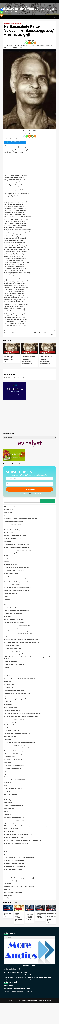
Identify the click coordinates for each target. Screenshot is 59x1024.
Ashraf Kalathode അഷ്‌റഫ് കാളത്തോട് (14, 529)
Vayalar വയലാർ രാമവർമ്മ (11, 875)
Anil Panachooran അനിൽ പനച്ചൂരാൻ (13, 521)
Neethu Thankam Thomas (10, 707)
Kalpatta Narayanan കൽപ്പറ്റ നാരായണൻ (14, 628)
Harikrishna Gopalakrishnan (11, 607)
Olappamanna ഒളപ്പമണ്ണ (10, 722)
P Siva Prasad (7, 739)
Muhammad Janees (9, 684)
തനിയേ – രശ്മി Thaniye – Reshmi (20, 972)
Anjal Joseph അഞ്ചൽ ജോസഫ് (12, 524)
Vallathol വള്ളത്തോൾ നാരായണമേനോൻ (14, 866)
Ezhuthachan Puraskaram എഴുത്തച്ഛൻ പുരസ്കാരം (16, 590)
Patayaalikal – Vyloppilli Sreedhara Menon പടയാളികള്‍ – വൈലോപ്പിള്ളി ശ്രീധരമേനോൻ (28, 360)
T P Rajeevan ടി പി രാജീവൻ (11, 828)
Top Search (6, 851)
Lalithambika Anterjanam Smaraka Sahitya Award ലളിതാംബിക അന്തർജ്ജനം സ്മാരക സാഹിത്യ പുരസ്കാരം (28, 657)
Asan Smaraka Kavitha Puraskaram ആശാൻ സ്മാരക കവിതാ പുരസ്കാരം (21, 527)
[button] (4, 17)
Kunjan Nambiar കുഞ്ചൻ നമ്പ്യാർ (13, 648)
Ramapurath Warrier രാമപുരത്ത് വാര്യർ (14, 779)
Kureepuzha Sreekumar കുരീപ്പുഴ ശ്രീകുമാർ (15, 654)
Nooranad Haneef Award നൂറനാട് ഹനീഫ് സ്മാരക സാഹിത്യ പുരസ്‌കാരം (22, 713)
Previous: (16, 331)
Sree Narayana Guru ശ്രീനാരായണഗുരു (14, 817)
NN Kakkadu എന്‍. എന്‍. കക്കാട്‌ (12, 710)
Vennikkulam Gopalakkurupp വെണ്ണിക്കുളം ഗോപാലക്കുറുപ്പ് (19, 877)
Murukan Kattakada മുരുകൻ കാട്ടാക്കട (14, 690)
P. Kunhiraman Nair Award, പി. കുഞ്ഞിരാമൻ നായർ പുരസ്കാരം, (19, 742)
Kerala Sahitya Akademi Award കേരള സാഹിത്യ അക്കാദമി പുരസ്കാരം (21, 642)
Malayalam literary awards (10, 673)
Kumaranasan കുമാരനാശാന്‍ (11, 645)
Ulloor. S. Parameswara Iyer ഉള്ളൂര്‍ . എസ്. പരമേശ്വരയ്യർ (19, 857)
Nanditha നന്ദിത (8, 704)
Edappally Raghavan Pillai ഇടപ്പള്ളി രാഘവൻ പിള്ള (16, 581)
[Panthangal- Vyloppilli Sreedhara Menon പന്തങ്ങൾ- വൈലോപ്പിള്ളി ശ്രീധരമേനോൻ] (47, 348)
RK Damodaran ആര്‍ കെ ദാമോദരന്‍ (13, 788)
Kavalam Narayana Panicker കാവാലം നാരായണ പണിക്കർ (18, 633)
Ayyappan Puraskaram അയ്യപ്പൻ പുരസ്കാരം (15, 535)
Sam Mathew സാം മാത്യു (10, 794)
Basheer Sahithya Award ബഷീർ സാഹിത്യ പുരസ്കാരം (17, 550)
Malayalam (7, 667)
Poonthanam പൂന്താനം (10, 756)
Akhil (5, 515)
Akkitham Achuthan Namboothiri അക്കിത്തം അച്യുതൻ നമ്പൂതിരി (20, 518)
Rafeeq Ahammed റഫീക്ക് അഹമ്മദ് (12, 768)
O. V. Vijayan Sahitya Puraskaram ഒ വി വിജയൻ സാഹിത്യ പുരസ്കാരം (21, 716)
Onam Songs (7, 727)
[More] (35, 42)
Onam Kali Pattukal (9, 724)
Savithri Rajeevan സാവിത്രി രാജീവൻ (13, 805)
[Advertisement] (29, 164)
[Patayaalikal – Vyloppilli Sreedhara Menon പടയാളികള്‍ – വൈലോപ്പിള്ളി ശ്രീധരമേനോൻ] (29, 348)
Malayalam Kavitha (9, 670)
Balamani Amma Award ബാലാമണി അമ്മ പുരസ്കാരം (17, 547)
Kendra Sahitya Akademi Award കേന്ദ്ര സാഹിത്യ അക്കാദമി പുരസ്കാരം (22, 639)
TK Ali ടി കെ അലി (8, 849)
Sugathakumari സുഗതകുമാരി (11, 823)
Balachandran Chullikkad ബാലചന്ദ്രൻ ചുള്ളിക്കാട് (16, 544)
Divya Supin (7, 576)
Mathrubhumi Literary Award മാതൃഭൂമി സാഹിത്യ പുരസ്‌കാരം (20, 678)
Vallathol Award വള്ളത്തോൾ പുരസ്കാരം (14, 863)
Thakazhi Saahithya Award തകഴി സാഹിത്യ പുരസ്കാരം (18, 834)
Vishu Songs (7, 889)
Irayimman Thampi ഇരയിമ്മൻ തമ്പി (13, 613)
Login (39, 1)
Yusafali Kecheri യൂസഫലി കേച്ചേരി (13, 892)
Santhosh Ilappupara (9, 800)
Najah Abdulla (7, 701)
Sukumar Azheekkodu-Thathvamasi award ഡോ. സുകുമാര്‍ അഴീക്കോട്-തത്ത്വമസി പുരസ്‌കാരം (28, 825)
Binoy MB (6, 561)
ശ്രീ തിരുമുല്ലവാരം (9, 898)
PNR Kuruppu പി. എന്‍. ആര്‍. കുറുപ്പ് (13, 753)
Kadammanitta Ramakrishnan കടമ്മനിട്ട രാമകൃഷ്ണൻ (17, 625)
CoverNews (41, 1000)
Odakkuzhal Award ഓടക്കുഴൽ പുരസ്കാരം (14, 719)
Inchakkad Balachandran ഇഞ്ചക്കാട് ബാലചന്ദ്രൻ (16, 610)
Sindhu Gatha (7, 814)
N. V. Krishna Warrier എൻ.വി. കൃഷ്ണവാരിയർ (15, 699)
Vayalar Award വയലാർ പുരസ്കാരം (13, 869)
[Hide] (0, 18)
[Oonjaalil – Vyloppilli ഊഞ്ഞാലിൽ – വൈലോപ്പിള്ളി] (11, 348)
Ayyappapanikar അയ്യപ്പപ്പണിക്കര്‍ (12, 538)
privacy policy (32, 493)
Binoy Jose (6, 558)
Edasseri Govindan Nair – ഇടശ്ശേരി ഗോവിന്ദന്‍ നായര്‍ (17, 587)
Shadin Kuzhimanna (9, 808)
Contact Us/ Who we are (23, 1)
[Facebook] (24, 42)
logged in (13, 377)
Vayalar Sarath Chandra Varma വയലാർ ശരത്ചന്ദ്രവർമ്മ (18, 872)
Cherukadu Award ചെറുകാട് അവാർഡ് (14, 570)
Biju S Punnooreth (8, 555)
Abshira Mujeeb (8, 512)
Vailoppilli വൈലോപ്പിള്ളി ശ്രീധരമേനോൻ (12, 23)
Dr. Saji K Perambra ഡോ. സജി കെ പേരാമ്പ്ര (15, 579)
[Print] (29, 42)
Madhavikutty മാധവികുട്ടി (10, 661)
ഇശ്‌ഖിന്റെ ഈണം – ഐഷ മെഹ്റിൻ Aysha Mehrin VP (17, 988)
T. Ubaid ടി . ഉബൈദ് (9, 831)
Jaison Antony (7, 616)
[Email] (32, 42)
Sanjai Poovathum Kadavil (10, 797)
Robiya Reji (7, 791)
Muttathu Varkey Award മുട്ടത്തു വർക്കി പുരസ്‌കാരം (17, 693)
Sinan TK (6, 811)
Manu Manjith (7, 675)
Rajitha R (6, 774)
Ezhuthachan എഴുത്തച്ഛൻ (10, 593)
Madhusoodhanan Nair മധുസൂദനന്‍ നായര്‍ (15, 664)
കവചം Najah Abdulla (9, 985)
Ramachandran (8, 776)
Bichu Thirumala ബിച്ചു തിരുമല (12, 553)
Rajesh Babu (7, 771)
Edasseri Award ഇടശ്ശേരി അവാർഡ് (13, 584)
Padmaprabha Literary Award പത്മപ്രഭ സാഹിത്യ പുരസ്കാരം (19, 748)
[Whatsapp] (26, 42)
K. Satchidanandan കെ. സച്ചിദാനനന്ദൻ (14, 622)
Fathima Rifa (7, 599)
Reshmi (6, 785)
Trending (6, 854)
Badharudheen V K (8, 541)
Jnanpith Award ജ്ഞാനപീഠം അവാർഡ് (14, 619)
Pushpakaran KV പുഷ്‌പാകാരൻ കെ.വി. (14, 765)
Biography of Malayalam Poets (11, 564)
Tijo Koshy (6, 846)
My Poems (6, 696)
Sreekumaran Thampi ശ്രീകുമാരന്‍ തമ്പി (14, 820)
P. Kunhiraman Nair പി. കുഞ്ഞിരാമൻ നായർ (15, 745)
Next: (44, 332)
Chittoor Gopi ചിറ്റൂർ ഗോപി (11, 573)
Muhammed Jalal (8, 687)
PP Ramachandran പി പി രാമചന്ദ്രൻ (13, 759)
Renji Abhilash (7, 782)
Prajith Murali (7, 762)
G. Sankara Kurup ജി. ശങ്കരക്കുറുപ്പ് (12, 604)
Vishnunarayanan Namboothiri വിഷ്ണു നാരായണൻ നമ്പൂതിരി (19, 886)
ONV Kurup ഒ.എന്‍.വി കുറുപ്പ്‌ (11, 730)
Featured (6, 602)
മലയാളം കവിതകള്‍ (20, 8)
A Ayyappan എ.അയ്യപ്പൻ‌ (10, 506)
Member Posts (7, 681)
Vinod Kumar (7, 883)
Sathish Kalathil (8, 802)
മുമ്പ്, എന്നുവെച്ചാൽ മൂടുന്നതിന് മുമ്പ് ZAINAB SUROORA (29, 916)
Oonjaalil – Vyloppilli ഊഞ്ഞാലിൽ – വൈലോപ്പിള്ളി (9, 358)
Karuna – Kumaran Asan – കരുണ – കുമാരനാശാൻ (33, 974)
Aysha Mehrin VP (8, 532)
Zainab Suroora (8, 895)
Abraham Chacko (8, 509)
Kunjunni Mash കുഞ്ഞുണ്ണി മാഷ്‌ (12, 651)
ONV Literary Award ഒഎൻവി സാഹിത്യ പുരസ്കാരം (17, 733)
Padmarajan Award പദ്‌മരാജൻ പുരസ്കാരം (14, 750)
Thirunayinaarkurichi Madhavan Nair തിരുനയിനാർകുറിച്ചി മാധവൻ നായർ (22, 840)
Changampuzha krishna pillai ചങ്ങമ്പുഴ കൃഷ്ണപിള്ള (16, 567)
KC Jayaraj (6, 636)
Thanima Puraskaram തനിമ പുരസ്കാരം (13, 837)
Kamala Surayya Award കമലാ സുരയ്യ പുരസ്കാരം (16, 630)
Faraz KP (6, 596)
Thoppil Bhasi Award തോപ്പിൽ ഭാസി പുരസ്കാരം (16, 843)
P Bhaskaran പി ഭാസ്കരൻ (10, 736)
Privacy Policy (33, 1)
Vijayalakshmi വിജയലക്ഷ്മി (10, 880)
